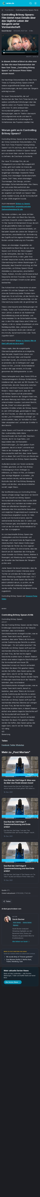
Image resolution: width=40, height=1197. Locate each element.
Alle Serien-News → (12, 982)
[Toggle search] (31, 3)
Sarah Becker (7, 31)
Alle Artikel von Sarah (20, 941)
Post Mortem (9, 10)
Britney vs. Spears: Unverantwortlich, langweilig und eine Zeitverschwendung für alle (16, 206)
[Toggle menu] (35, 3)
